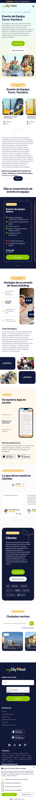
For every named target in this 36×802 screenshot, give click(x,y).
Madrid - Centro (7, 753)
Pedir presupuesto (18, 50)
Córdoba (29, 757)
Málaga (23, 755)
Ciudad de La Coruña (24, 759)
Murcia (29, 755)
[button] (18, 799)
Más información (12, 775)
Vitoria (4, 761)
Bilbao (16, 757)
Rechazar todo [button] (26, 794)
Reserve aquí (18, 43)
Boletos (4, 711)
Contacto (5, 722)
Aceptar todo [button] (9, 794)
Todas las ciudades (28, 628)
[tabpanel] (18, 231)
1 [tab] (17, 265)
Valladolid (5, 759)
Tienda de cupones (8, 714)
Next (21, 130)
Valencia (4, 755)
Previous (15, 130)
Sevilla (18, 755)
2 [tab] (19, 265)
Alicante (22, 757)
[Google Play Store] (24, 456)
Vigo (10, 759)
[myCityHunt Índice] (11, 6)
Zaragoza (11, 755)
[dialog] (18, 783)
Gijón (15, 759)
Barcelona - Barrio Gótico (21, 753)
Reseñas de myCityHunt (9, 719)
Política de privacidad (18, 694)
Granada (10, 761)
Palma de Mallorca (7, 757)
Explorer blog (6, 717)
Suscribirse (18, 699)
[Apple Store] (8, 456)
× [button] (34, 767)
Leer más (18, 178)
